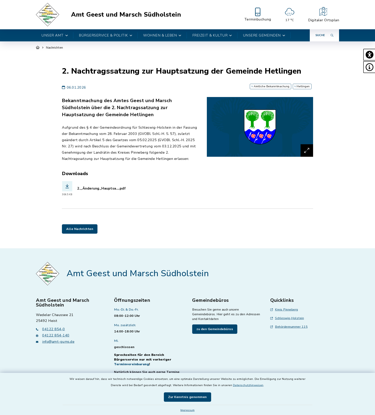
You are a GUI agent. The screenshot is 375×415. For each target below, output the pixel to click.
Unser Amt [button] (52, 35)
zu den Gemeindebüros (214, 329)
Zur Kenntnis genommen (187, 397)
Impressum (187, 410)
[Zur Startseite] (38, 47)
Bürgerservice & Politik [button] (103, 35)
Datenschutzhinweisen (248, 385)
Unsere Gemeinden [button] (262, 35)
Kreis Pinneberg (286, 309)
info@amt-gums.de (58, 341)
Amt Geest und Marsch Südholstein (126, 14)
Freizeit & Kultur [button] (210, 35)
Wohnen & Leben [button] (160, 35)
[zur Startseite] (48, 14)
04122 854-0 (53, 329)
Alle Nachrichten (79, 229)
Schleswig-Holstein (289, 318)
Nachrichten (54, 47)
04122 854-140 (56, 335)
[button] (369, 55)
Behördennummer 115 (291, 327)
